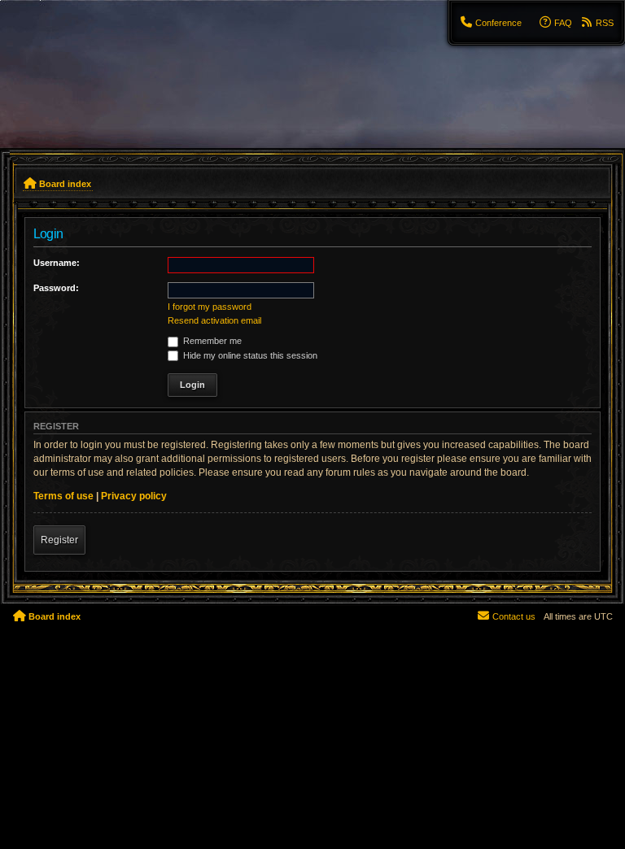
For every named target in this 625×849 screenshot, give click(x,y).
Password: (56, 288)
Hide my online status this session (249, 355)
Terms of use (63, 496)
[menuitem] (491, 23)
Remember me (211, 341)
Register (59, 540)
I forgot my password (209, 306)
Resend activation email (214, 320)
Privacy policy (134, 496)
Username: (56, 263)
